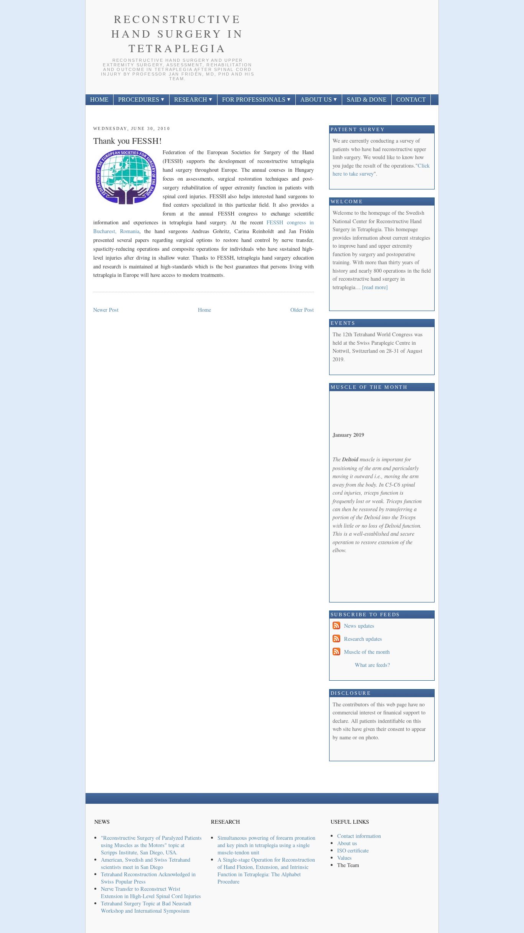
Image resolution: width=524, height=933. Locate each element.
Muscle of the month (367, 651)
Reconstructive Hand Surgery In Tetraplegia (177, 33)
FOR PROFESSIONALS (254, 99)
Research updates (363, 638)
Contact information (359, 835)
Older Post (302, 309)
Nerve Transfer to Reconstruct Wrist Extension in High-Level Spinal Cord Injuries (151, 892)
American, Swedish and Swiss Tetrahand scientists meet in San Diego (145, 863)
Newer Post (106, 309)
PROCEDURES (139, 99)
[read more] (375, 287)
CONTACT (411, 99)
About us (347, 843)
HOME (99, 99)
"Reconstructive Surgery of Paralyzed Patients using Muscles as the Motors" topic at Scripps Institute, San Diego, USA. (151, 845)
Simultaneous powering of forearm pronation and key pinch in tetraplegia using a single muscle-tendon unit (266, 845)
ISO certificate (353, 850)
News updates (359, 625)
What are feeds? (372, 664)
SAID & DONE (367, 99)
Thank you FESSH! (127, 140)
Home (204, 309)
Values (344, 857)
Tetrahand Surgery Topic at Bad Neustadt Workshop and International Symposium (146, 907)
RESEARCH (191, 99)
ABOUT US (316, 99)
